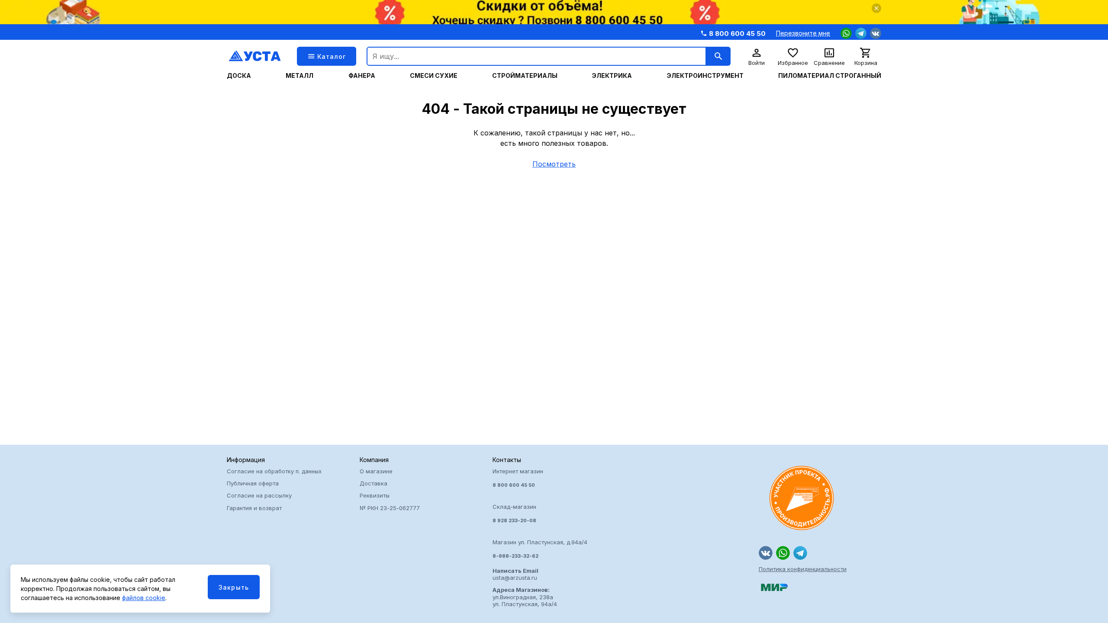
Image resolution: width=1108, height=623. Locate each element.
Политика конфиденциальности (803, 568)
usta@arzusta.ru (515, 574)
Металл (299, 76)
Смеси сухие (433, 76)
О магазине (376, 471)
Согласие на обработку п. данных (274, 471)
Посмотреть (554, 164)
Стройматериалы (524, 76)
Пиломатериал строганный (829, 76)
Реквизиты (375, 495)
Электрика (612, 76)
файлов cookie (143, 597)
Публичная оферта (253, 483)
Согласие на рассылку (259, 495)
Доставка (373, 483)
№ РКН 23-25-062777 (390, 507)
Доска (239, 76)
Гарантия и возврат (254, 507)
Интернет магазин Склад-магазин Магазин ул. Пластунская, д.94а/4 (540, 513)
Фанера (361, 76)
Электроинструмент (705, 76)
